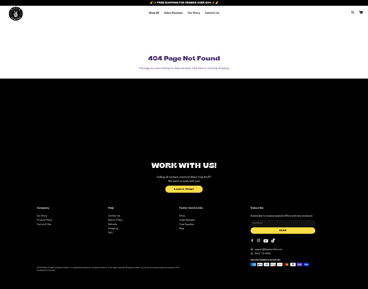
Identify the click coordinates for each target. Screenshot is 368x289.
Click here (198, 68)
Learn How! (184, 189)
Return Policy (115, 219)
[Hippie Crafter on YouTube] (265, 240)
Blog (181, 228)
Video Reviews (173, 12)
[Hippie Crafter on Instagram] (259, 240)
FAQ (110, 232)
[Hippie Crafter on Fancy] (273, 241)
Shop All (154, 12)
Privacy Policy (44, 219)
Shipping (113, 228)
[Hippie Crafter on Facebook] (252, 240)
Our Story (194, 12)
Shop (182, 215)
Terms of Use (44, 224)
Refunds (112, 224)
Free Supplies (186, 224)
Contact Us (212, 12)
